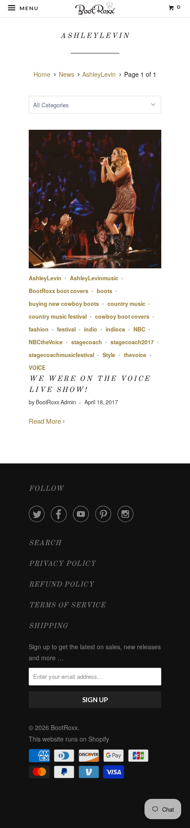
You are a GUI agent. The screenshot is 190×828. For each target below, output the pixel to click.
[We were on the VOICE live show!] (95, 265)
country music (126, 304)
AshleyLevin (95, 36)
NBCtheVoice (46, 342)
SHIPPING (48, 626)
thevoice (135, 355)
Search (45, 543)
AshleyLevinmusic (94, 278)
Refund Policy (61, 584)
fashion (39, 329)
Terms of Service (67, 605)
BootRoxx (64, 727)
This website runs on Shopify (69, 738)
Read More (46, 420)
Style (109, 355)
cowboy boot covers (122, 316)
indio (90, 329)
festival (66, 329)
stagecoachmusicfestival (61, 355)
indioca (115, 329)
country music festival (58, 316)
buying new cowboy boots (64, 304)
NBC (139, 329)
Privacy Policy (62, 564)
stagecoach (86, 342)
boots (104, 291)
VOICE (37, 368)
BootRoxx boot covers (58, 291)
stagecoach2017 (132, 342)
